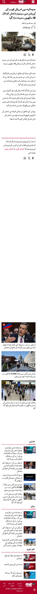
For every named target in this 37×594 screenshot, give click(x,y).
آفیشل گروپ (20, 149)
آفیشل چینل (8, 149)
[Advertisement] (18, 130)
